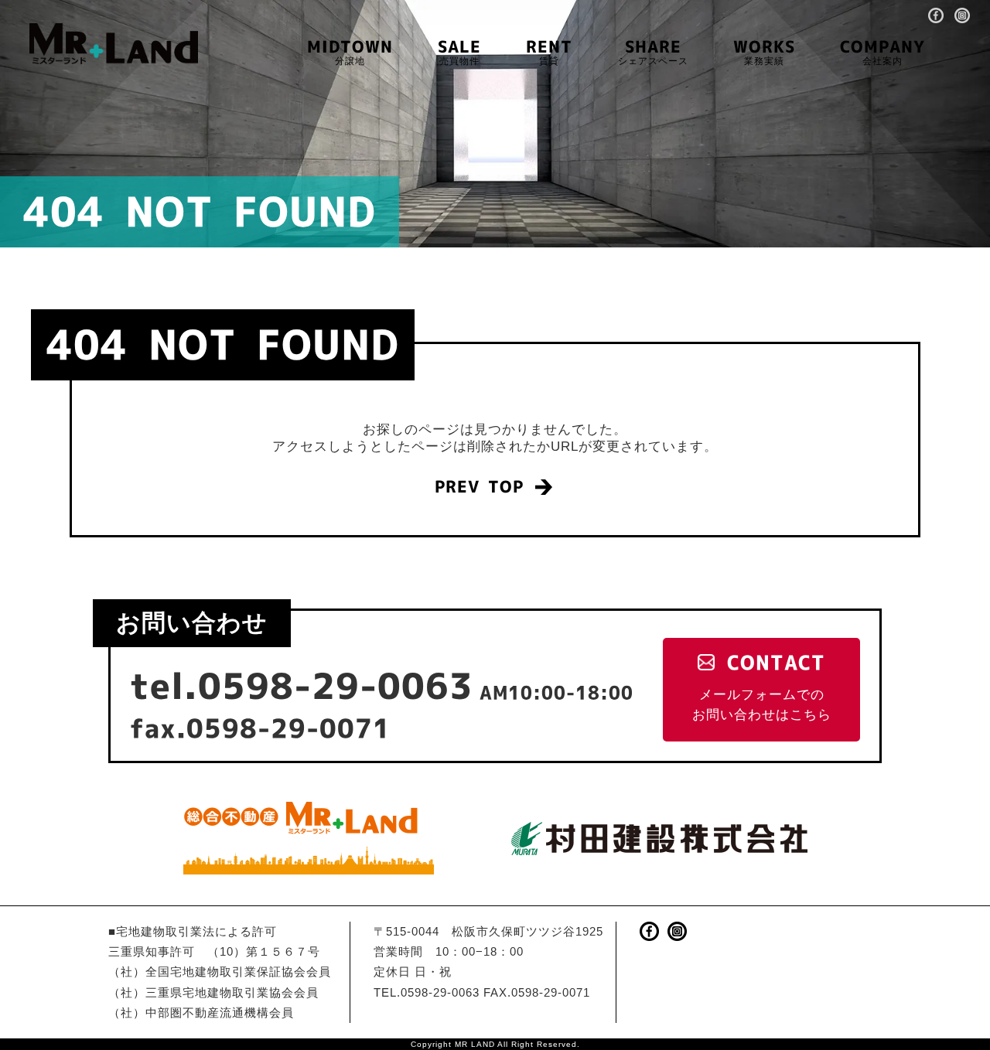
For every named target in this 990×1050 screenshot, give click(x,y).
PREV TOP (479, 487)
